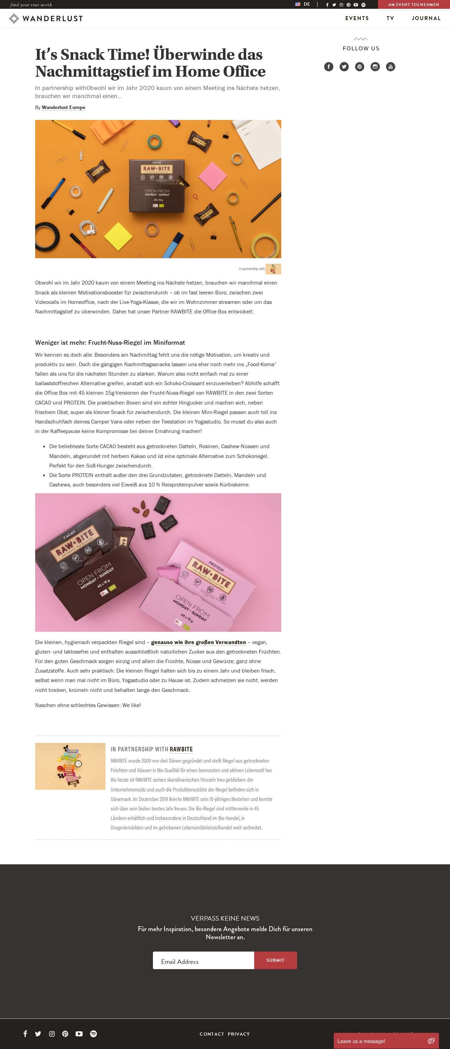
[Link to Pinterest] (65, 1033)
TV (390, 18)
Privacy (239, 1034)
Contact (212, 1034)
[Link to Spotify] (93, 1033)
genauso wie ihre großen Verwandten (198, 642)
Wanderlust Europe (63, 107)
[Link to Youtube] (79, 1033)
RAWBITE (181, 748)
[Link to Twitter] (38, 1033)
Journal (426, 18)
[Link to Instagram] (52, 1033)
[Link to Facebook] (25, 1033)
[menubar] (310, 4)
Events (357, 18)
